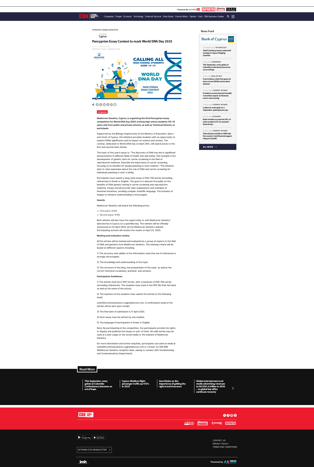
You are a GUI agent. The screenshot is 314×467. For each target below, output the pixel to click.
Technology (221, 47)
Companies (102, 112)
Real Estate (216, 76)
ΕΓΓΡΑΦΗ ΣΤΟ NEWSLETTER (92, 450)
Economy (216, 116)
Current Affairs (220, 90)
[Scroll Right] (232, 388)
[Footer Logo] (85, 415)
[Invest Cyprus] (102, 35)
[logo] (89, 16)
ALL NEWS (208, 147)
